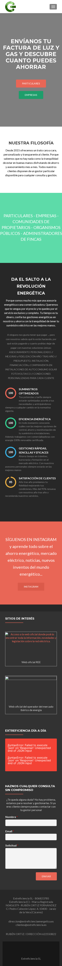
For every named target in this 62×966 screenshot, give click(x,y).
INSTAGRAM (31, 586)
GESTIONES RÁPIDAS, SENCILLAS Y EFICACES (33, 450)
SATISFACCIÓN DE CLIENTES (37, 478)
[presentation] (11, 393)
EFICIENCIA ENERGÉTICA (35, 419)
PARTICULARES (31, 83)
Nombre (11, 816)
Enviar (46, 876)
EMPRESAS (31, 94)
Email (9, 831)
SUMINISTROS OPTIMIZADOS (29, 391)
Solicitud (11, 845)
